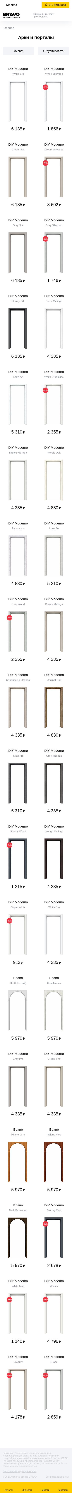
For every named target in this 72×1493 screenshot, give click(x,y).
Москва (11, 4)
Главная (8, 28)
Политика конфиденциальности (19, 1471)
